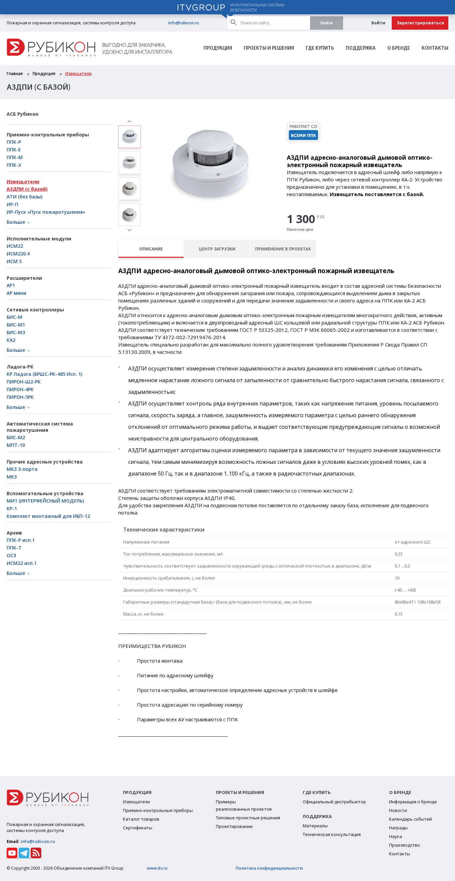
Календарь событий (410, 819)
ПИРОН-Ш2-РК (24, 381)
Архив (14, 533)
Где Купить (320, 48)
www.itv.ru (157, 868)
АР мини (16, 293)
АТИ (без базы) (24, 196)
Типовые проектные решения (248, 818)
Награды (398, 828)
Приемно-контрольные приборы (48, 134)
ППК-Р (14, 142)
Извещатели (78, 73)
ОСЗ (11, 555)
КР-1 (12, 508)
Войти (378, 23)
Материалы (315, 826)
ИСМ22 (15, 246)
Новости (398, 810)
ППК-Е (14, 149)
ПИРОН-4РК (20, 389)
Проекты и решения (269, 48)
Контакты (435, 48)
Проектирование (234, 826)
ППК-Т (14, 548)
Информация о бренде (413, 802)
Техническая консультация (332, 834)
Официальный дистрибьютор (334, 802)
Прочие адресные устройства (45, 462)
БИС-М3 (16, 332)
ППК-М (15, 157)
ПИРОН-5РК (20, 397)
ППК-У (14, 165)
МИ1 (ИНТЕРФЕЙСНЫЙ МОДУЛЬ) (45, 501)
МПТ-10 (16, 445)
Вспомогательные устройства (45, 493)
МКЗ (12, 477)
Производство (404, 845)
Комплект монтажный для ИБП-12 (48, 516)
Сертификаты (137, 828)
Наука (395, 836)
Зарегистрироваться (420, 23)
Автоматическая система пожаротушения (40, 426)
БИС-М (14, 317)
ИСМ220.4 (18, 253)
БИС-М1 (16, 324)
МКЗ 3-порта (22, 469)
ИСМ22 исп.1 (22, 563)
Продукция (218, 48)
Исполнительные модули (39, 238)
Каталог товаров (141, 819)
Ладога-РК (20, 366)
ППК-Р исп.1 (21, 540)
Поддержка (361, 48)
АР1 (11, 285)
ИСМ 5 (14, 261)
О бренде (398, 48)
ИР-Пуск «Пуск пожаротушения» (46, 212)
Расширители (24, 278)
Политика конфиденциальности (269, 868)
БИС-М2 (16, 437)
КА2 (11, 340)
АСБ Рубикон (22, 114)
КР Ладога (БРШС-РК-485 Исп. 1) (44, 374)
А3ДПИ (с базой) (27, 189)
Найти (326, 23)
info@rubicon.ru (183, 23)
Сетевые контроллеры (35, 309)
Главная (15, 73)
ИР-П (12, 204)
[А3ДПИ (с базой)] (129, 136)
